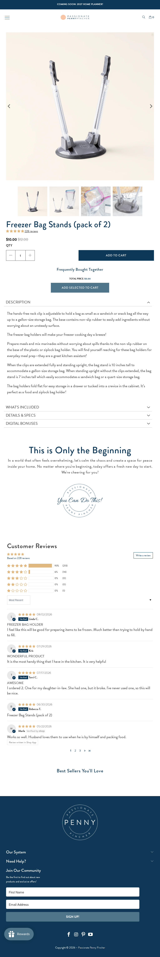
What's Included (22, 407)
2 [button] (75, 751)
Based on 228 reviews (18, 558)
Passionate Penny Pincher (91, 948)
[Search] (143, 17)
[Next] (151, 106)
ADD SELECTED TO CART (80, 288)
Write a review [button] (143, 555)
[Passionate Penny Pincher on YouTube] (91, 935)
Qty (9, 245)
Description (18, 302)
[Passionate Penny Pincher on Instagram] (76, 935)
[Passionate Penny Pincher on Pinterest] (83, 935)
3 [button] (80, 751)
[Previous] (9, 106)
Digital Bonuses (22, 423)
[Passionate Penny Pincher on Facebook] (69, 935)
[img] (26, 615)
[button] (15, 231)
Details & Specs (21, 415)
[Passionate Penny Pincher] (75, 17)
